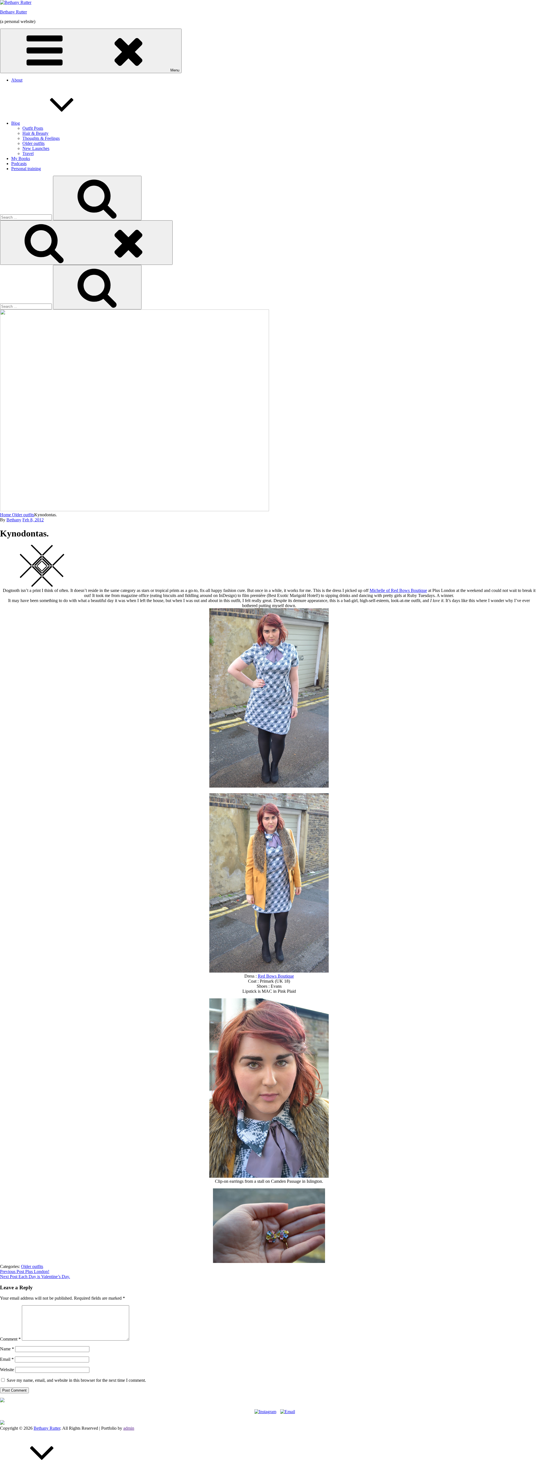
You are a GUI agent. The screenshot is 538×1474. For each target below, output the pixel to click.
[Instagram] (265, 1410)
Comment (10, 1339)
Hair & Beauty (35, 133)
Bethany (13, 519)
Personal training (26, 168)
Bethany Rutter (13, 12)
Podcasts (19, 163)
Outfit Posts (32, 128)
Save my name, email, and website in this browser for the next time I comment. (76, 1380)
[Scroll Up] (42, 1471)
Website (7, 1369)
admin (128, 1428)
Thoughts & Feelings (41, 138)
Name (7, 1348)
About (16, 80)
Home (6, 514)
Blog (15, 123)
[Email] (287, 1410)
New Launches (35, 148)
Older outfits (33, 143)
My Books (20, 158)
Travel (28, 153)
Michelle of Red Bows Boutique (398, 590)
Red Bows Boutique (276, 976)
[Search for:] (26, 217)
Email (7, 1359)
